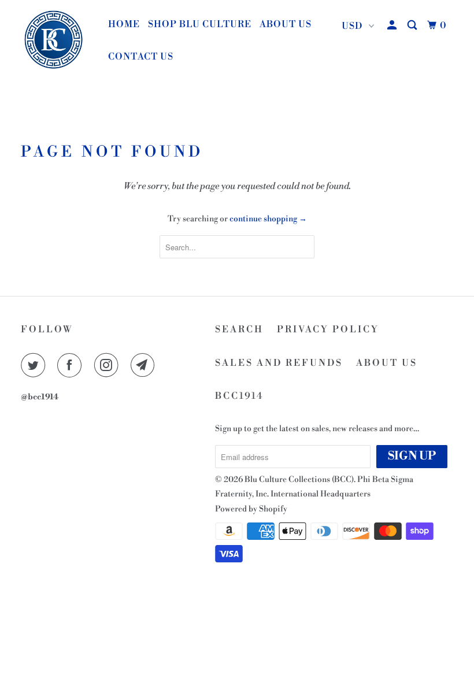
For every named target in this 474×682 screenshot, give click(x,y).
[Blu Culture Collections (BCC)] (56, 40)
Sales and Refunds (279, 363)
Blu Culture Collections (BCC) (299, 480)
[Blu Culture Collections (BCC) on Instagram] (108, 365)
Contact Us (140, 56)
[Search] (413, 25)
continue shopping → (268, 219)
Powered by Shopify (251, 509)
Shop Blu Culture (199, 24)
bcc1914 (239, 396)
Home (124, 24)
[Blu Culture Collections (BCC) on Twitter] (35, 365)
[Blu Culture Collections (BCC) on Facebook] (71, 365)
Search (239, 329)
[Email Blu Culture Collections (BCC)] (145, 365)
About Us (286, 24)
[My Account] (393, 25)
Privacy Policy (328, 329)
